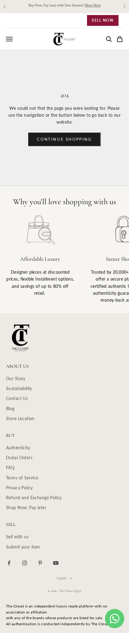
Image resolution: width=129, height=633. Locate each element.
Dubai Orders (19, 457)
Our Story (16, 378)
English (61, 578)
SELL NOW (103, 20)
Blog (10, 408)
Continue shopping (64, 139)
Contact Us (17, 398)
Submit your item (23, 546)
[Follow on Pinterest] (40, 563)
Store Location (20, 418)
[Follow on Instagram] (25, 563)
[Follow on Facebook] (9, 563)
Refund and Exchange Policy (34, 497)
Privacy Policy (19, 487)
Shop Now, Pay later (26, 507)
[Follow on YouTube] (56, 563)
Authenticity (18, 447)
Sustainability (19, 388)
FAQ (10, 467)
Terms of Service (22, 477)
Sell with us (17, 536)
